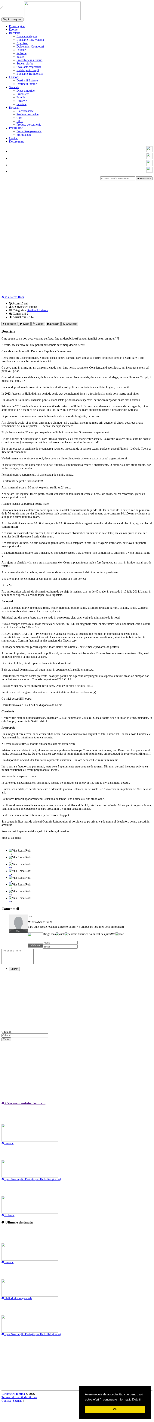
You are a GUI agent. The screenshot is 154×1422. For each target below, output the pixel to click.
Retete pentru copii (28, 70)
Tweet (25, 323)
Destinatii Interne (27, 83)
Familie (21, 97)
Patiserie (21, 53)
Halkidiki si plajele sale (18, 1298)
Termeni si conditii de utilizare (19, 1397)
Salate (20, 56)
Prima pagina (17, 26)
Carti (19, 117)
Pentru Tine (16, 128)
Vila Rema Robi (14, 297)
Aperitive (22, 43)
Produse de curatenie (29, 124)
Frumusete (23, 94)
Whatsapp (71, 323)
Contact (13, 138)
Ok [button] (115, 1409)
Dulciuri (21, 49)
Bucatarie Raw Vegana (30, 39)
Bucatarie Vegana (27, 36)
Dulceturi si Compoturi (30, 46)
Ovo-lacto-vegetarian (29, 66)
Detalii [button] (136, 1399)
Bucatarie (14, 32)
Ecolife (13, 29)
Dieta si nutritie (26, 90)
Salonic (9, 1143)
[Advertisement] (77, 206)
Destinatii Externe (27, 80)
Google (39, 323)
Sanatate (14, 87)
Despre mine (16, 141)
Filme (20, 121)
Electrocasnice (25, 111)
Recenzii (14, 107)
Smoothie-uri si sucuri (29, 60)
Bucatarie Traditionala (30, 73)
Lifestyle (22, 100)
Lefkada (9, 1215)
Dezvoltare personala (29, 131)
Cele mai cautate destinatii (24, 1103)
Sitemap (17, 1400)
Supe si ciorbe (25, 63)
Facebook (10, 323)
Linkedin (54, 323)
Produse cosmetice (27, 114)
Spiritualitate (24, 134)
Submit (14, 968)
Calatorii (14, 77)
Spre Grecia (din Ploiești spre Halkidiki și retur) (32, 1179)
